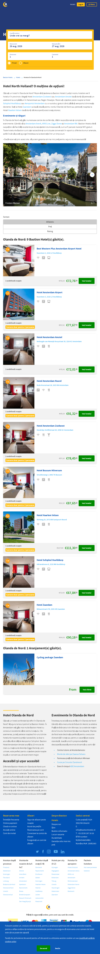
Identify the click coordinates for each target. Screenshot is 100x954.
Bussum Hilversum (25, 898)
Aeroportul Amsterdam (35, 103)
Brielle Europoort (24, 895)
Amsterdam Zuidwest (42, 96)
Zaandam (27, 106)
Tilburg (54, 881)
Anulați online (9, 829)
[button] (81, 4)
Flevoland (6, 878)
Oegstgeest (55, 871)
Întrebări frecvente (11, 819)
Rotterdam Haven (73, 884)
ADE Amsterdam (77, 766)
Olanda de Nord (8, 888)
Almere (21, 871)
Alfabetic (50, 221)
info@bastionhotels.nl (85, 829)
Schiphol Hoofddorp (12, 103)
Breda (21, 891)
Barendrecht (23, 888)
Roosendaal (55, 874)
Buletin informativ (59, 831)
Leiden (37, 895)
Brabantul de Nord (9, 884)
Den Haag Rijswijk (25, 901)
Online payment (10, 823)
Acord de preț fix (34, 826)
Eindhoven (38, 874)
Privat (14, 63)
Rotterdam (55, 878)
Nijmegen (55, 867)
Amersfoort (22, 874)
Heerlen (38, 888)
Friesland (6, 867)
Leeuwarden (39, 898)
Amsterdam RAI (70, 123)
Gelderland (6, 871)
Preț (50, 226)
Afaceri (26, 63)
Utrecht (5, 891)
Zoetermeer (55, 891)
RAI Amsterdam (73, 881)
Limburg (6, 881)
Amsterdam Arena (73, 871)
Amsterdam (23, 881)
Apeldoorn (22, 884)
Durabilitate (57, 837)
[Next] (92, 174)
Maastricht (38, 901)
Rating (50, 231)
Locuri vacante (58, 834)
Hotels (72, 4)
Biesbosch (71, 891)
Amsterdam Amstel (63, 96)
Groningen (6, 874)
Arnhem (21, 878)
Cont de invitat (9, 833)
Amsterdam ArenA (33, 123)
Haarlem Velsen (15, 110)
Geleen (37, 878)
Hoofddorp (38, 891)
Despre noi (56, 824)
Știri (53, 827)
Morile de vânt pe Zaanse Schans (71, 754)
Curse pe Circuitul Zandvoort (69, 762)
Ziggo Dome (56, 123)
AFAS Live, (46, 123)
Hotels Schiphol (73, 867)
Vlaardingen (56, 888)
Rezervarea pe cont (35, 829)
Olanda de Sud (8, 895)
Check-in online (10, 826)
